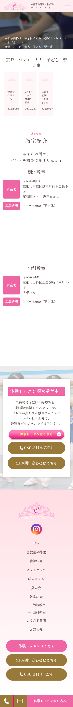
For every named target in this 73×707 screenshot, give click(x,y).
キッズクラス (36, 570)
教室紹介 (36, 596)
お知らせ (36, 629)
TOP (36, 543)
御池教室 (39, 605)
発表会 (36, 587)
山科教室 (39, 612)
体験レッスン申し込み (50, 700)
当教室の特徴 (36, 552)
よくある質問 (36, 620)
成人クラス (36, 579)
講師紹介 (36, 561)
